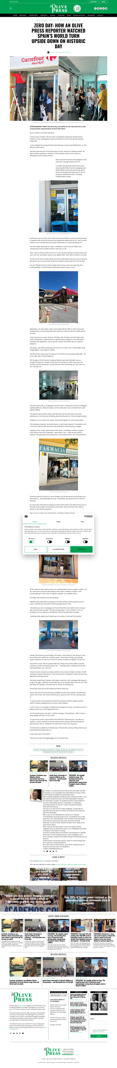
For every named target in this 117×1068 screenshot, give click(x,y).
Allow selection (58, 549)
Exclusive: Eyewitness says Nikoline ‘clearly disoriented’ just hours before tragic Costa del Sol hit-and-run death (38, 778)
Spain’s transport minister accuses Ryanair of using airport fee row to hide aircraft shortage (78, 1004)
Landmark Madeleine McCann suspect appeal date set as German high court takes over (78, 1011)
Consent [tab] (34, 521)
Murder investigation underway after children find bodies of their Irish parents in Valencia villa (78, 996)
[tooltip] (95, 8)
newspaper (73, 749)
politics (80, 749)
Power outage (47, 752)
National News (64, 20)
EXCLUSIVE (52, 20)
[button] (65, 995)
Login (103, 1)
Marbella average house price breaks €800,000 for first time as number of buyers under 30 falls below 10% (78, 1029)
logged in (42, 861)
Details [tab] (58, 521)
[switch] (49, 542)
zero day (71, 752)
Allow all (81, 549)
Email (92, 1019)
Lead (57, 20)
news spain (65, 749)
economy (43, 749)
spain (54, 752)
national (58, 749)
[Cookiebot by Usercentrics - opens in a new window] (86, 516)
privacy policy (99, 1032)
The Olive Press (62, 752)
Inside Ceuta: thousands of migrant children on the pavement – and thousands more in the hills (58, 777)
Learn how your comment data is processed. (71, 864)
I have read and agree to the (100, 1031)
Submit (99, 1036)
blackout (36, 749)
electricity (50, 749)
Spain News (50, 738)
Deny (35, 549)
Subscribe (93, 1)
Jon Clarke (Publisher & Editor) (60, 52)
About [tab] (82, 521)
